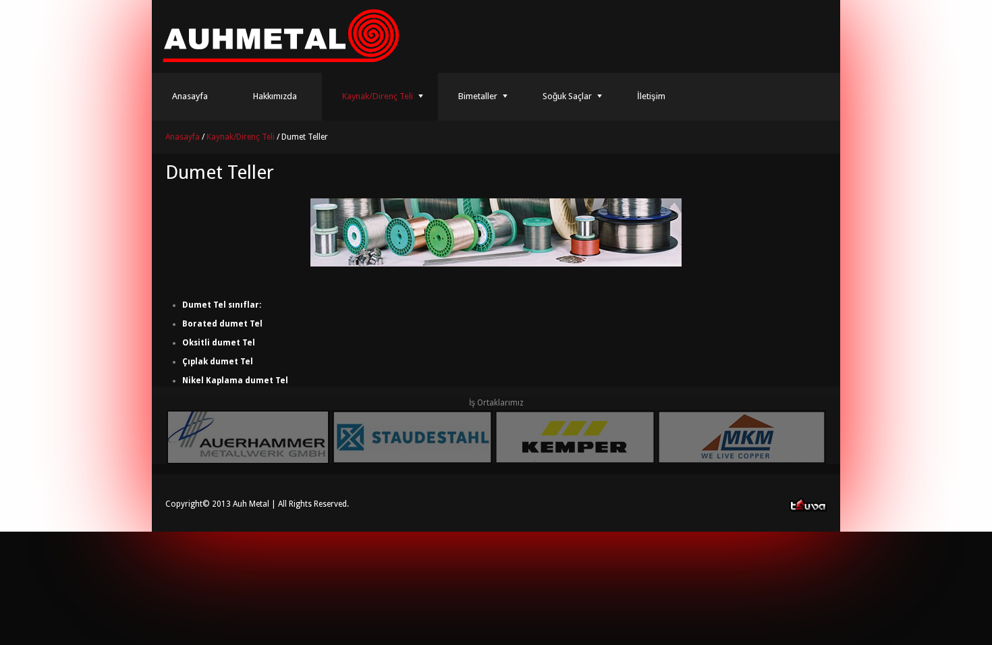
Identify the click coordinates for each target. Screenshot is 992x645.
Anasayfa (190, 96)
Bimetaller (477, 96)
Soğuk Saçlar (567, 96)
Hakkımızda (275, 96)
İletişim (651, 96)
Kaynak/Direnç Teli (377, 96)
